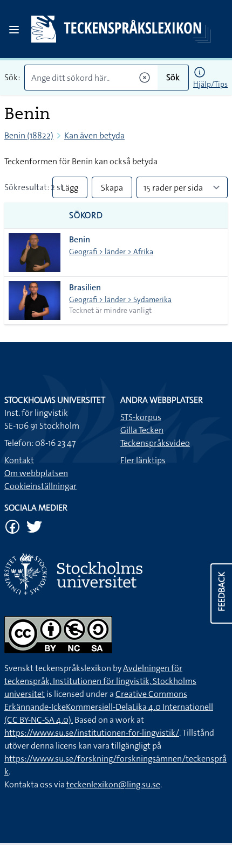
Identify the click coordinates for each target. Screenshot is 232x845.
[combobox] (91, 77)
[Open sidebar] (14, 30)
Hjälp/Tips (210, 84)
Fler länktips (143, 460)
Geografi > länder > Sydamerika (120, 299)
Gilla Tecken (141, 430)
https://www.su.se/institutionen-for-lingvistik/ (91, 732)
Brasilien (85, 287)
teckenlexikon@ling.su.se (113, 784)
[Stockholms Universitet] (116, 574)
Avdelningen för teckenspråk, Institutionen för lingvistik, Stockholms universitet (100, 681)
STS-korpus (140, 417)
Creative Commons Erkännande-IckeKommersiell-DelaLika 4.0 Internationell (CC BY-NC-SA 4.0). (108, 706)
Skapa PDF (112, 190)
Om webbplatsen (36, 473)
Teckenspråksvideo (155, 443)
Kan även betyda (94, 135)
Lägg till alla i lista (70, 190)
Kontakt (19, 460)
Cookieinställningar (40, 486)
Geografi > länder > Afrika (111, 251)
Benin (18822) (28, 135)
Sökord (86, 215)
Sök (173, 77)
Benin (79, 239)
